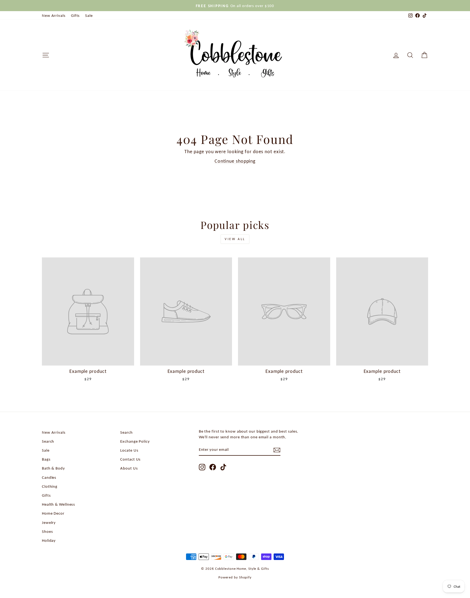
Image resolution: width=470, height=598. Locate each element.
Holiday (49, 540)
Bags (46, 459)
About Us (129, 468)
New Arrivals (54, 15)
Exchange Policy (135, 441)
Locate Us (129, 450)
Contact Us (130, 459)
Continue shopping (235, 161)
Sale (89, 15)
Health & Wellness (58, 504)
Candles (49, 477)
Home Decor (53, 513)
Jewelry (49, 522)
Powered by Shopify (235, 577)
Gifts (75, 15)
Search (48, 441)
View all (235, 239)
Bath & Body (53, 468)
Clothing (49, 486)
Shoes (47, 531)
